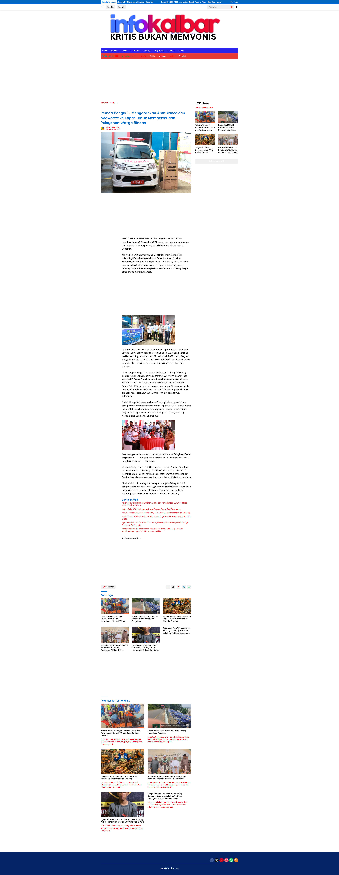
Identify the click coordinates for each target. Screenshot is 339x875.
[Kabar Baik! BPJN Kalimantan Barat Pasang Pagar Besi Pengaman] (146, 606)
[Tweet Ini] (173, 587)
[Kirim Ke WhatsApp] (189, 587)
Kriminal (114, 50)
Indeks (181, 50)
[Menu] (102, 7)
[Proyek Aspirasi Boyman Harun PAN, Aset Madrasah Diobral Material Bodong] (177, 606)
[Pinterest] (221, 860)
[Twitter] (217, 860)
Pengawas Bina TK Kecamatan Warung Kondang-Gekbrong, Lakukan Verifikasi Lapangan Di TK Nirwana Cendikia (152, 530)
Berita (105, 50)
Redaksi (110, 7)
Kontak (121, 7)
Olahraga (147, 50)
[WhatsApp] (231, 860)
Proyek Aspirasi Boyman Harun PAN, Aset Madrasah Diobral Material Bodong (221, 2)
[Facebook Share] (168, 587)
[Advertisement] (169, 80)
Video (172, 56)
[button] (231, 7)
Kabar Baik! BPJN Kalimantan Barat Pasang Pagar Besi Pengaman (147, 2)
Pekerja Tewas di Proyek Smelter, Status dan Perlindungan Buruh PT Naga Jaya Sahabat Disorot (154, 504)
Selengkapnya (215, 161)
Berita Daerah (128, 56)
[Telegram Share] (184, 587)
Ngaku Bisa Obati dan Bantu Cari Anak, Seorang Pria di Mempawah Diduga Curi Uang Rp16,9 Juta (155, 523)
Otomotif (135, 50)
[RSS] (236, 860)
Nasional (162, 56)
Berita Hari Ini (108, 56)
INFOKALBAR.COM (112, 127)
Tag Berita (159, 50)
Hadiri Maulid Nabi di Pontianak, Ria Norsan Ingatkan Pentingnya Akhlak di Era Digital (156, 517)
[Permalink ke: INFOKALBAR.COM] (103, 128)
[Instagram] (226, 860)
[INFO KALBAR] (163, 28)
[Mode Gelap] (237, 7)
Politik (124, 50)
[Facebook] (212, 860)
